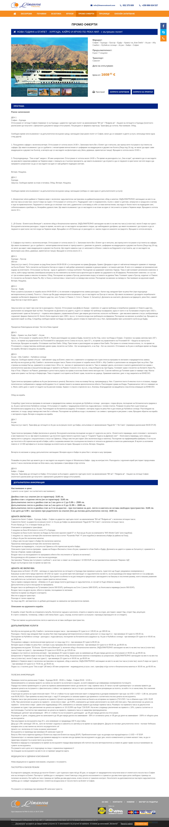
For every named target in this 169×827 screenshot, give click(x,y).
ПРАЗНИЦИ (104, 14)
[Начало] (14, 15)
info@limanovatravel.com (104, 5)
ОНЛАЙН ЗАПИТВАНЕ (124, 14)
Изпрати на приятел (143, 92)
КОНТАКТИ (117, 802)
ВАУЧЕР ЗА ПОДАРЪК (148, 802)
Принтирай (100, 92)
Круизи (69, 14)
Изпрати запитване (119, 92)
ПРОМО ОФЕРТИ (86, 14)
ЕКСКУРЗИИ (26, 14)
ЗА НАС (105, 802)
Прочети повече (127, 824)
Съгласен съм (141, 824)
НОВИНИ (130, 802)
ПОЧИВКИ (41, 14)
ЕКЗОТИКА (56, 14)
